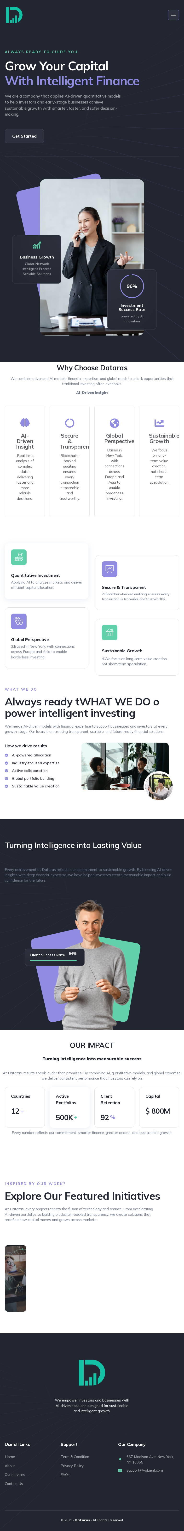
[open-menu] (173, 15)
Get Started (24, 136)
